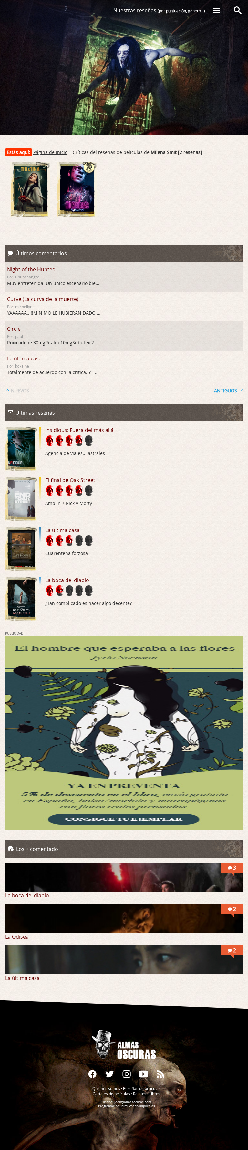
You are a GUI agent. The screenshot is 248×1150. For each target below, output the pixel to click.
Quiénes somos (106, 1088)
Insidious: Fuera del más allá (79, 430)
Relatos (139, 1093)
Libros (154, 1093)
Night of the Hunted (31, 269)
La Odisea (17, 936)
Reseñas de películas (141, 1088)
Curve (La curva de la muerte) (42, 299)
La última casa (24, 358)
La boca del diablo (67, 580)
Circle (14, 328)
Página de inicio (50, 152)
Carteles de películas (111, 1093)
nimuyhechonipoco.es (138, 1106)
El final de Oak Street (70, 480)
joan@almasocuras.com (132, 1102)
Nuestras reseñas (159, 10)
